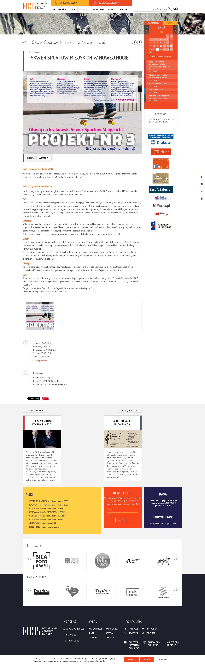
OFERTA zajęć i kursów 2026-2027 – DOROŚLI (47, 516)
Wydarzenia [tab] (153, 23)
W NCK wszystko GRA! (158, 83)
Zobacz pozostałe (40, 360)
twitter (133, 633)
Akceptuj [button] (131, 659)
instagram (152, 628)
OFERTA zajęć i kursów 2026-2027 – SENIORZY (47, 519)
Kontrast (175, 9)
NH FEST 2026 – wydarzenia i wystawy (44, 527)
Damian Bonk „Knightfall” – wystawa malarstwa (159, 96)
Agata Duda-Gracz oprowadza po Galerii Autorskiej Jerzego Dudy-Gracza (159, 65)
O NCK (72, 9)
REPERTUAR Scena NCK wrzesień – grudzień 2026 (48, 505)
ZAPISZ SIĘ (122, 520)
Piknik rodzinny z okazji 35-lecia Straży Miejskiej (159, 76)
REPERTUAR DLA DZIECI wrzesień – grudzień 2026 (48, 501)
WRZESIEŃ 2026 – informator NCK (42, 523)
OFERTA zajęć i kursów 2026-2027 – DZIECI (46, 508)
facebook (133, 628)
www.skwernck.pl (58, 291)
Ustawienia (163, 659)
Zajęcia (84, 9)
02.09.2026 (153, 101)
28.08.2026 (153, 72)
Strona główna (26, 41)
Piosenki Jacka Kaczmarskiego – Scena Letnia (42, 422)
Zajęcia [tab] (170, 23)
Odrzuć (147, 659)
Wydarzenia (98, 9)
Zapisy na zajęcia (68, 3)
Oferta (112, 9)
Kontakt (124, 9)
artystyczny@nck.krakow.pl (54, 384)
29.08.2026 (153, 86)
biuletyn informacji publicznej (132, 645)
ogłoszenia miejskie (167, 643)
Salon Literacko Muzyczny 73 (122, 422)
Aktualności (59, 9)
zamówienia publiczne (145, 644)
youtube (151, 633)
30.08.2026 (153, 92)
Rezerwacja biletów (108, 3)
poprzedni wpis (36, 410)
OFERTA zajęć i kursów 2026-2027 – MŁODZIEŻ (47, 512)
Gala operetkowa (156, 89)
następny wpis (129, 410)
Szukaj (169, 9)
